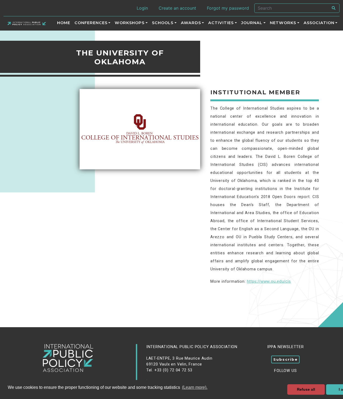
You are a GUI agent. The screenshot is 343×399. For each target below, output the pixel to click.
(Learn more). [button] (194, 387)
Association (319, 23)
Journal (251, 23)
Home (63, 23)
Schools (162, 23)
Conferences (90, 23)
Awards (191, 23)
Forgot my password (228, 8)
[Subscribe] (285, 364)
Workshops (129, 23)
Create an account (177, 8)
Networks (283, 23)
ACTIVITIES (221, 23)
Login (142, 8)
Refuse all (306, 389)
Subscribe (285, 359)
